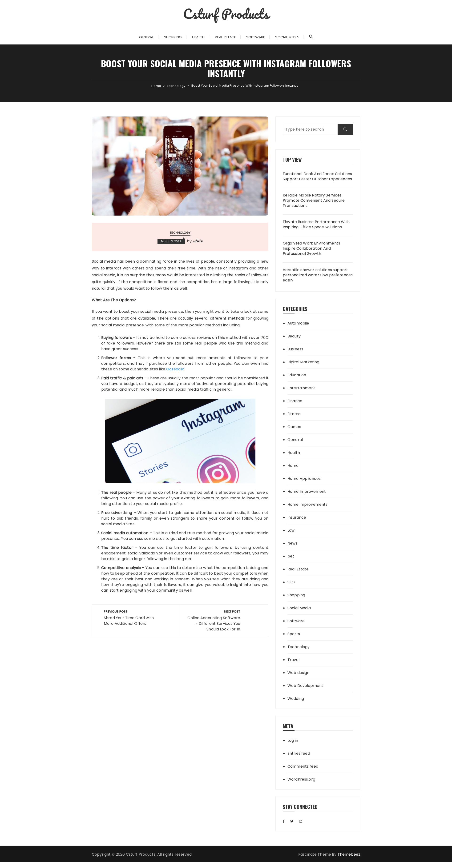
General (146, 37)
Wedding (295, 698)
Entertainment (301, 388)
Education (296, 375)
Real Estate (225, 37)
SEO (291, 582)
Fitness (294, 414)
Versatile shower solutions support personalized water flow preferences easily (318, 275)
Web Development (305, 685)
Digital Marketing (303, 362)
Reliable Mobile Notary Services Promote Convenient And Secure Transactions (314, 200)
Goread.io (175, 369)
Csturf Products (226, 13)
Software (255, 37)
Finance (294, 401)
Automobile (298, 323)
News (292, 543)
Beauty (294, 336)
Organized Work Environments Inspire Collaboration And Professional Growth (311, 249)
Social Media (287, 37)
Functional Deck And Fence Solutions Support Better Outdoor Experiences (317, 176)
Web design (298, 672)
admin (198, 241)
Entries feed (298, 753)
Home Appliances (304, 478)
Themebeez (349, 854)
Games (294, 426)
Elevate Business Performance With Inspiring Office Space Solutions (316, 224)
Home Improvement (306, 491)
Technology (180, 232)
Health (198, 37)
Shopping (173, 37)
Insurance (296, 517)
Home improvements (307, 504)
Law (291, 530)
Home (293, 465)
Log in (292, 740)
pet (290, 556)
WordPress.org (301, 779)
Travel (293, 659)
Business (295, 349)
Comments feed (302, 766)
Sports (293, 634)
